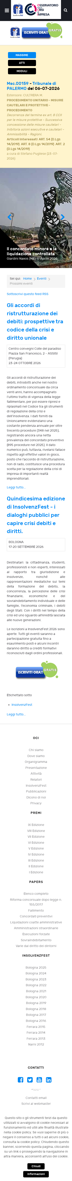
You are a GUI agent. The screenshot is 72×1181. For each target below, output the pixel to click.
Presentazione (36, 768)
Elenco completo (36, 894)
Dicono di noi (36, 797)
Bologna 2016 (36, 1021)
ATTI (22, 63)
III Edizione (36, 861)
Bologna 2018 (36, 1009)
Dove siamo (36, 756)
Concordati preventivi (36, 916)
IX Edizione (36, 825)
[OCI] (36, 9)
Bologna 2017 (36, 1015)
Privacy (36, 803)
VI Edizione (36, 843)
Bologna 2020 (36, 997)
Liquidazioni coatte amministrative (36, 922)
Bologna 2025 (36, 968)
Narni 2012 (36, 1044)
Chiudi (36, 1166)
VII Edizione (36, 837)
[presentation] (9, 218)
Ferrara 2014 (36, 1033)
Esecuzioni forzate (36, 934)
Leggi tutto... (16, 487)
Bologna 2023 (36, 979)
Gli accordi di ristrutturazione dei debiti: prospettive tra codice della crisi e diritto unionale (35, 321)
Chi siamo (36, 750)
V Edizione (36, 849)
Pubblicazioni (36, 791)
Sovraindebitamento (36, 940)
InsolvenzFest (22, 705)
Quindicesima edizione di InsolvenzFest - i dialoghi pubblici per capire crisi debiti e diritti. (36, 515)
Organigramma (36, 762)
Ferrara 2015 (36, 1027)
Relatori (36, 780)
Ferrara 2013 (36, 1039)
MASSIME (22, 55)
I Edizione (36, 872)
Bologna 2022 (36, 985)
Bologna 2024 (36, 973)
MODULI (22, 71)
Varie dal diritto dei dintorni (36, 946)
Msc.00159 (18, 83)
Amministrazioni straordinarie (36, 928)
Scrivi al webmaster (36, 1104)
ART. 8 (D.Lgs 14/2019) (37, 144)
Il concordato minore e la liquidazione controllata (32, 251)
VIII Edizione (36, 831)
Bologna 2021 (36, 991)
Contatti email (36, 1098)
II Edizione (36, 866)
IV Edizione (36, 855)
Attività (36, 774)
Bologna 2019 (36, 1003)
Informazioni (36, 1174)
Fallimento (36, 911)
